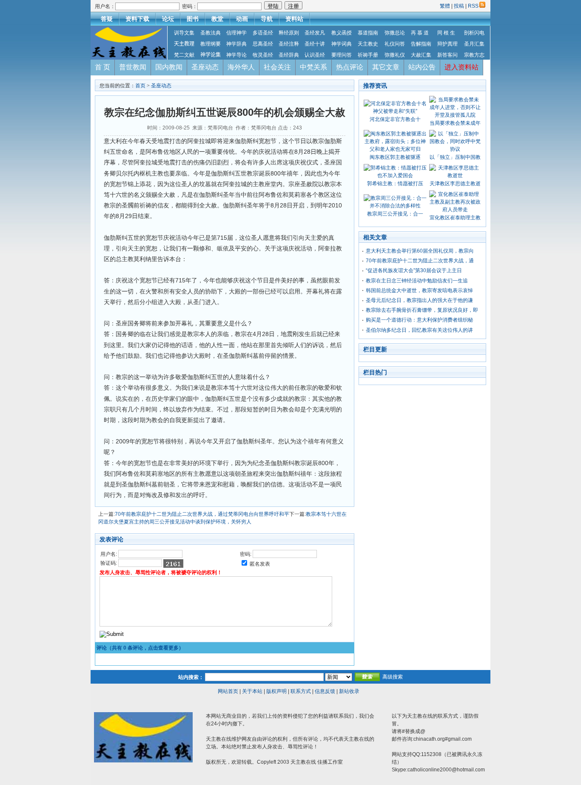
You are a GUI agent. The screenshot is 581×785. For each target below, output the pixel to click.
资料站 (294, 18)
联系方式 (300, 691)
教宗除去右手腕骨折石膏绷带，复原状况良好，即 (422, 310)
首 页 (102, 67)
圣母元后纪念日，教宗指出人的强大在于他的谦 (419, 300)
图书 (193, 18)
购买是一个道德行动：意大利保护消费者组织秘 (419, 320)
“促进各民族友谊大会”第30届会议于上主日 (414, 270)
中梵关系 (313, 67)
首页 (140, 86)
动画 (242, 18)
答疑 (107, 18)
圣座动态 (205, 67)
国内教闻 (168, 67)
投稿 (459, 6)
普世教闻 (132, 67)
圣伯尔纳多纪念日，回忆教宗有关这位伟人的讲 (419, 330)
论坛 (168, 18)
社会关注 (277, 67)
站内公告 (422, 67)
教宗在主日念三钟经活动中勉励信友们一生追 (417, 281)
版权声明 (276, 691)
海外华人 (241, 67)
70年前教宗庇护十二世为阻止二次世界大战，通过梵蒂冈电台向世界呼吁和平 (202, 514)
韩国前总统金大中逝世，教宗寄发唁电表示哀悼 (419, 290)
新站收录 (349, 691)
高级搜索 (392, 677)
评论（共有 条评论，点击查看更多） (140, 648)
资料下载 (137, 18)
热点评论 (349, 67)
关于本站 (252, 691)
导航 (267, 18)
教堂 (217, 18)
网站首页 (228, 691)
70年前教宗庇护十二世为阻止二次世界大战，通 (420, 261)
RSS (473, 6)
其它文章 (385, 67)
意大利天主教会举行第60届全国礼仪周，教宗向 (420, 251)
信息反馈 (325, 691)
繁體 (445, 6)
